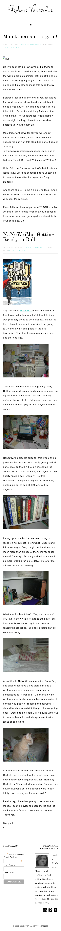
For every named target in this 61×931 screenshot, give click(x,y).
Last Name (9, 873)
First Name (9, 865)
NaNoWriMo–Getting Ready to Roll (29, 237)
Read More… (44, 903)
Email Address (13, 857)
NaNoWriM (26, 310)
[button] (30, 25)
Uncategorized (11, 48)
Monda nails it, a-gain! (30, 37)
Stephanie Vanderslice (30, 10)
